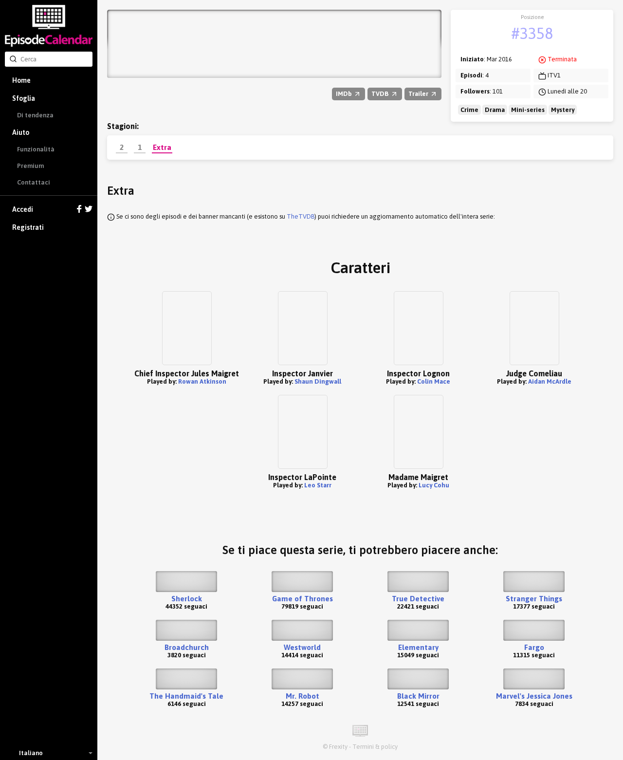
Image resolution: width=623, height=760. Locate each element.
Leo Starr (317, 485)
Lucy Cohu (434, 485)
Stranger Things (534, 598)
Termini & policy (375, 746)
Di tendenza (35, 115)
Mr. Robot (302, 696)
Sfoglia (23, 98)
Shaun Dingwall (317, 381)
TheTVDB (300, 216)
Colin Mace (433, 381)
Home (21, 80)
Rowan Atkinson (202, 381)
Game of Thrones (302, 598)
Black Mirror (418, 696)
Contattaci (33, 182)
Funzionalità (36, 149)
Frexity (338, 746)
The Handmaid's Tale (186, 696)
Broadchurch (187, 647)
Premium (30, 165)
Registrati (28, 227)
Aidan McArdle (549, 381)
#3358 (532, 33)
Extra (162, 147)
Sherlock (186, 598)
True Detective (418, 598)
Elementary (418, 647)
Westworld (302, 647)
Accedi (22, 209)
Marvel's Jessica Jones (534, 696)
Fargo (534, 647)
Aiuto (20, 132)
